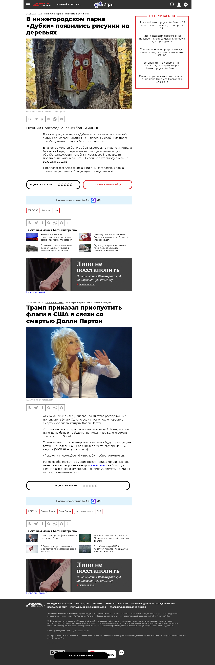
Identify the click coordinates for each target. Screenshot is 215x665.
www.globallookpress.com (39, 399)
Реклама (97, 604)
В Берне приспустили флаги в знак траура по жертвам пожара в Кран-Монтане (58, 549)
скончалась (99, 465)
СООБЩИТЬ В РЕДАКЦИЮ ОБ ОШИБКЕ (128, 607)
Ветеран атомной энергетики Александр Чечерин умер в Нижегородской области (161, 65)
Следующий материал (81, 656)
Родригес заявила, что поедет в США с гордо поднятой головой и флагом (112, 538)
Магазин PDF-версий (117, 604)
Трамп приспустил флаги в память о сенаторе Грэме (59, 536)
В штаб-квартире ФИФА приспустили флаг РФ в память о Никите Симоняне (111, 549)
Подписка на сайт (57, 607)
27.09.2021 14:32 (34, 13)
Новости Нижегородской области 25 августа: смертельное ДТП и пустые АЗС (162, 25)
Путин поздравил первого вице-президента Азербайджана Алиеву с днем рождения (162, 38)
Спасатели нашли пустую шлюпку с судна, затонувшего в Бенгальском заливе (162, 52)
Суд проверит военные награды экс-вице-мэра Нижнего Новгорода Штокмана (162, 79)
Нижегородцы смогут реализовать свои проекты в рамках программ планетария (56, 237)
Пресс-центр (82, 604)
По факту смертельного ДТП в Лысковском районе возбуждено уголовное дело (111, 237)
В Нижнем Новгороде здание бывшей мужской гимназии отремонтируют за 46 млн (56, 248)
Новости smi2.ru (37, 292)
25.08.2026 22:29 (34, 302)
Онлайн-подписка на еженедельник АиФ (153, 604)
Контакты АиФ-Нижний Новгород (88, 607)
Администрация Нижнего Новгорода (46, 111)
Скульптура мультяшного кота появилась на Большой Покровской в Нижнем (110, 248)
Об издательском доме (59, 604)
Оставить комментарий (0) (107, 184)
